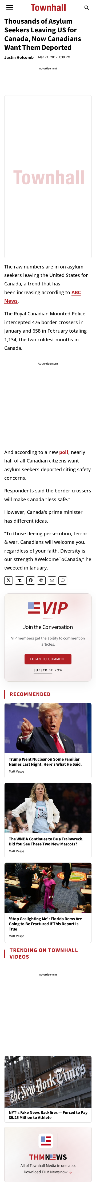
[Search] (87, 7)
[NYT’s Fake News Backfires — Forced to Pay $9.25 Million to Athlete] (48, 1082)
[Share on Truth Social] (19, 580)
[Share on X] (8, 580)
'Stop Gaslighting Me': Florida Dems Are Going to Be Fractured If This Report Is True (45, 924)
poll (63, 452)
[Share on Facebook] (30, 580)
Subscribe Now (48, 670)
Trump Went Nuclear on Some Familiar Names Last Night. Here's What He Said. (45, 761)
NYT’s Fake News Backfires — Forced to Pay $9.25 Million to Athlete (48, 1115)
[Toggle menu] (9, 7)
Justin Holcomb (19, 57)
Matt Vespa (17, 771)
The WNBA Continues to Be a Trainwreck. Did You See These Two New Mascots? (46, 841)
